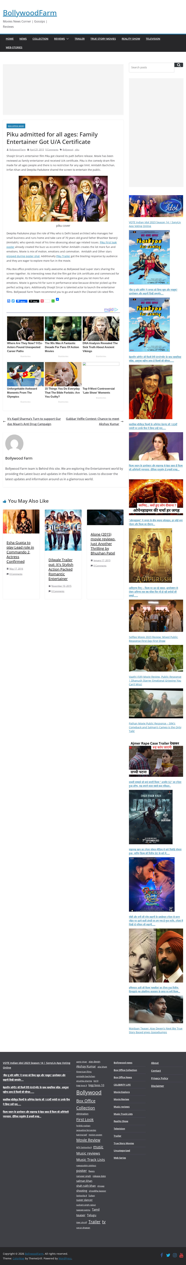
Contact (156, 1070)
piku (77, 149)
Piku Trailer (63, 256)
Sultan (91, 1195)
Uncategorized (122, 1150)
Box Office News (16, 126)
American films (84, 1071)
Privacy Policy (159, 1078)
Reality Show (131, 38)
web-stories (14, 47)
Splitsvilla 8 (81, 1195)
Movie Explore (122, 1092)
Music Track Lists (90, 1159)
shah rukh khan (86, 1185)
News (23, 38)
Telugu (91, 1215)
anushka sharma (84, 1080)
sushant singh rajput (86, 1204)
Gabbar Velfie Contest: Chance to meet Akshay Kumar (92, 421)
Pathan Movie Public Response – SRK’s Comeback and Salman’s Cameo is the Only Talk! (155, 727)
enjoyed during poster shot (23, 256)
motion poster (95, 1134)
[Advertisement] (63, 89)
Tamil (96, 1209)
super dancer (84, 1200)
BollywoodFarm (30, 13)
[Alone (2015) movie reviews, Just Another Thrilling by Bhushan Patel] (105, 512)
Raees (91, 1171)
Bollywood (68, 149)
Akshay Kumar (86, 1066)
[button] (67, 38)
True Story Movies (103, 38)
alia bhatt (102, 1066)
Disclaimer (157, 1086)
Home (10, 38)
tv (104, 1221)
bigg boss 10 (96, 1085)
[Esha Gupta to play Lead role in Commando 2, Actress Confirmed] (21, 512)
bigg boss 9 (81, 1085)
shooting (81, 1190)
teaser (80, 1215)
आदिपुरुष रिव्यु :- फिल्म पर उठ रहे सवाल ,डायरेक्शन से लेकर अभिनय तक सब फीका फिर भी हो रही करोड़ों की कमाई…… (153, 591)
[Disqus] (63, 649)
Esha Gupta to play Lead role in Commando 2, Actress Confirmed (20, 552)
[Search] (178, 65)
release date (99, 1176)
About (155, 1063)
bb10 (96, 1080)
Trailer (80, 38)
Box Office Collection (85, 1104)
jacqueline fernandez (86, 1130)
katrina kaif (81, 1134)
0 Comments (51, 149)
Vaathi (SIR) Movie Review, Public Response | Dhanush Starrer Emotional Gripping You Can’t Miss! (155, 680)
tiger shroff (81, 1222)
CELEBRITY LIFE (122, 1084)
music (98, 1146)
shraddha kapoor (97, 1190)
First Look (85, 1119)
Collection (40, 38)
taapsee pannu (83, 1209)
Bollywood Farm (17, 149)
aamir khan (81, 1061)
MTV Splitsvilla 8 (84, 1147)
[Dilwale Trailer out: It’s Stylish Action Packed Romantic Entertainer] (63, 512)
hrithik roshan (83, 1125)
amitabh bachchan (85, 1076)
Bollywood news (123, 1062)
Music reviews (88, 1153)
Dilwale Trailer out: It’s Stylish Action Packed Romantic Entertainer (60, 569)
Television (153, 38)
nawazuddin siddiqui (86, 1165)
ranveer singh (83, 1176)
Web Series (120, 1157)
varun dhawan (83, 1227)
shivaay (100, 1186)
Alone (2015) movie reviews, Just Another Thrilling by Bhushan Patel (103, 544)
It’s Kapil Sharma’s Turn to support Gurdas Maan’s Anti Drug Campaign (34, 421)
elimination (82, 1113)
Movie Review (88, 1140)
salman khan (84, 1181)
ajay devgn (94, 1061)
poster (81, 1170)
